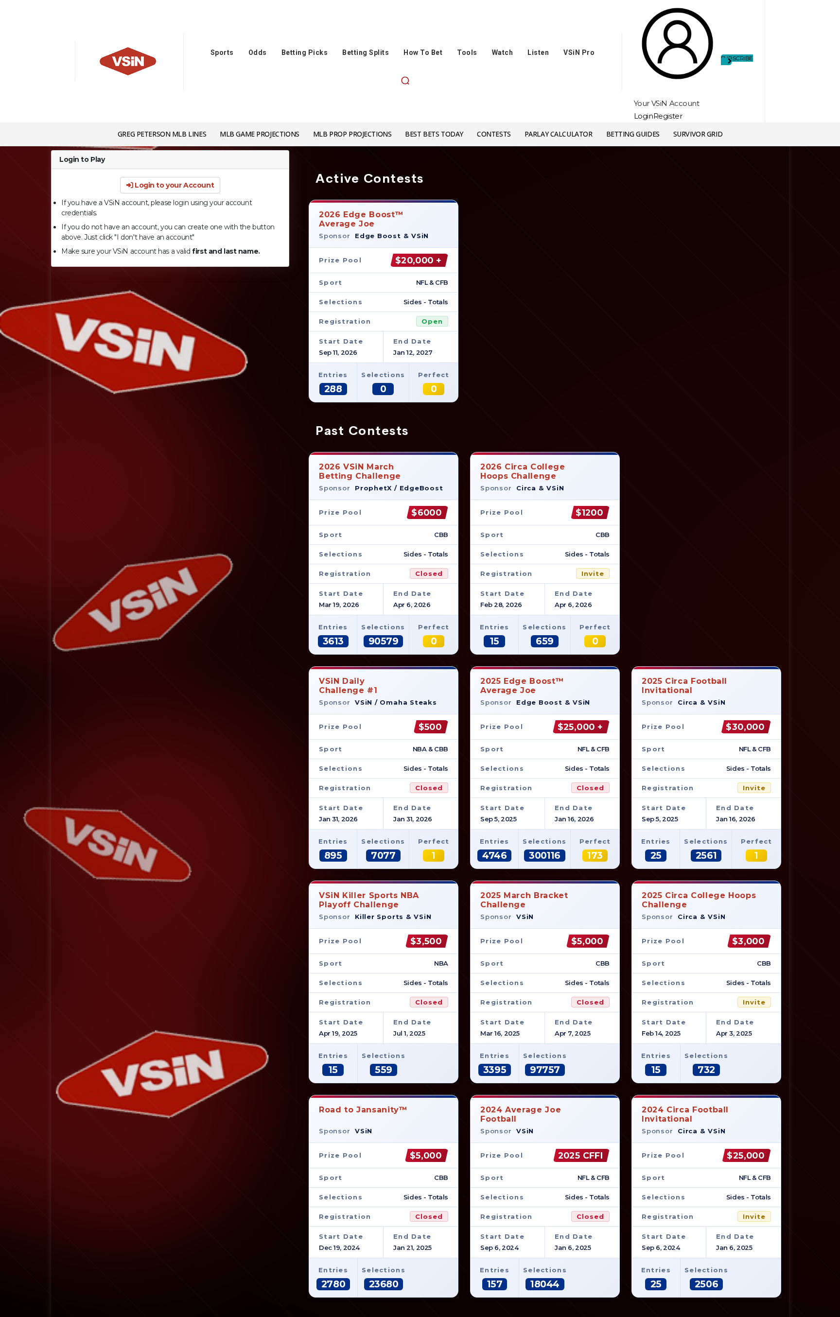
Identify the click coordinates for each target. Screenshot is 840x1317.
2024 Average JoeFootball (520, 1114)
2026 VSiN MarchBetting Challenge (360, 471)
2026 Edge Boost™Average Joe (361, 219)
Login (643, 116)
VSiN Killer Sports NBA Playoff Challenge (369, 900)
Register (667, 116)
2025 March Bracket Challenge (524, 900)
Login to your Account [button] (173, 185)
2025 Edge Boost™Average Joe (522, 685)
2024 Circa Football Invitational (685, 1114)
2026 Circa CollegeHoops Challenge (522, 471)
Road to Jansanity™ (363, 1109)
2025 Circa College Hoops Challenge (699, 900)
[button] (405, 80)
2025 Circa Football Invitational (684, 685)
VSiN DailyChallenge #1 (348, 685)
